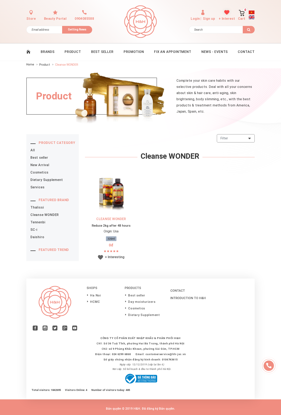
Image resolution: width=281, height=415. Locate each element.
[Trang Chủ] (28, 52)
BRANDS (48, 52)
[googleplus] (64, 328)
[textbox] (235, 138)
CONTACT (246, 52)
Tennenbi (37, 222)
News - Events (214, 52)
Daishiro (37, 237)
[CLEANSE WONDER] (111, 192)
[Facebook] (35, 328)
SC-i (33, 230)
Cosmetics (39, 172)
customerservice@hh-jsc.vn (165, 354)
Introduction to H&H (188, 298)
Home (30, 64)
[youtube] (74, 328)
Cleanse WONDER (44, 215)
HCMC (95, 302)
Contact (177, 291)
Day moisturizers (141, 302)
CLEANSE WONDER (111, 219)
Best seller (39, 158)
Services (37, 187)
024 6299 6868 (121, 354)
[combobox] (236, 138)
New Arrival (39, 165)
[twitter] (54, 328)
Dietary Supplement (46, 180)
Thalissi (37, 207)
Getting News (77, 29)
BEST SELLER (102, 52)
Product (44, 64)
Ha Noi (95, 295)
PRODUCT (73, 52)
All (32, 150)
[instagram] (45, 328)
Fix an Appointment (172, 52)
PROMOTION (134, 52)
